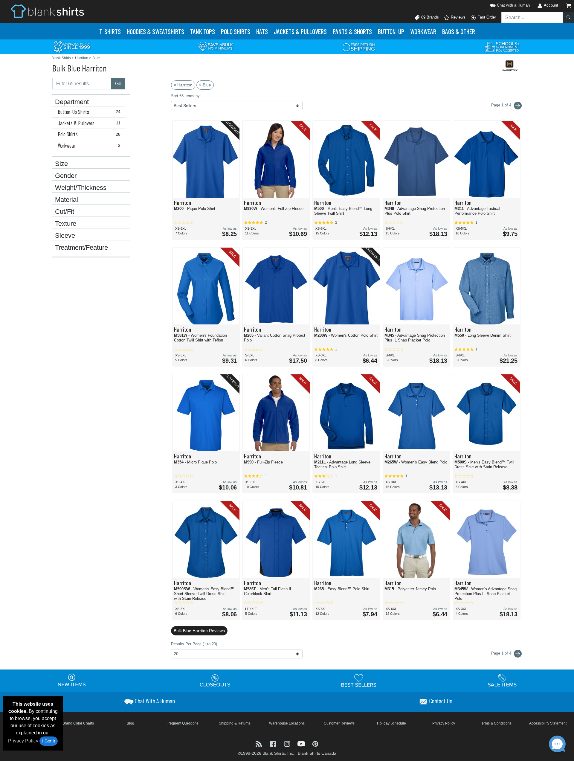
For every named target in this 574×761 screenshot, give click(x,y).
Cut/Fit (64, 211)
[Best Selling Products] (358, 680)
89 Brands (429, 17)
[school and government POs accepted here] (502, 47)
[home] (47, 10)
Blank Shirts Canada (317, 753)
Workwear (423, 31)
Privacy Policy (23, 740)
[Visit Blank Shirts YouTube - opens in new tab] (302, 743)
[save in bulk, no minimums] (215, 46)
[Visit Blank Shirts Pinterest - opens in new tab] (315, 743)
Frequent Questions (183, 723)
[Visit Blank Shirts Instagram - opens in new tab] (287, 743)
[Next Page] (518, 105)
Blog (130, 723)
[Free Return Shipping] (358, 46)
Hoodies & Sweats (155, 31)
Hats (262, 31)
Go (118, 83)
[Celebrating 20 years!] (72, 46)
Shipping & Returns (235, 723)
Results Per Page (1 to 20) (194, 644)
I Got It (48, 741)
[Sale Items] (502, 680)
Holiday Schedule (391, 723)
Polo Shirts (89, 134)
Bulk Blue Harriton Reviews (199, 630)
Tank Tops (202, 31)
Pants (352, 31)
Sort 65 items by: (186, 96)
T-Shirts (110, 31)
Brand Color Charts (78, 723)
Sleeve (65, 235)
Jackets (300, 31)
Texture (65, 223)
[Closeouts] (215, 680)
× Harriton (183, 85)
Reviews (457, 17)
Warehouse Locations (287, 723)
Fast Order (486, 17)
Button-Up (391, 31)
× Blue (205, 85)
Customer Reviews (339, 723)
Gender (66, 176)
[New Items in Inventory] (71, 680)
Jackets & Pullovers (89, 123)
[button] (509, 4)
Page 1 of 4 (501, 653)
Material (66, 199)
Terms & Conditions (496, 723)
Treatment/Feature (81, 247)
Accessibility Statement (548, 723)
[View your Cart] (569, 5)
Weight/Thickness (80, 187)
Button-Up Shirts (89, 112)
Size (61, 164)
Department (72, 102)
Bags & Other (458, 31)
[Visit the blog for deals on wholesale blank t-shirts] (259, 743)
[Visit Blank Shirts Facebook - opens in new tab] (273, 743)
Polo (235, 31)
